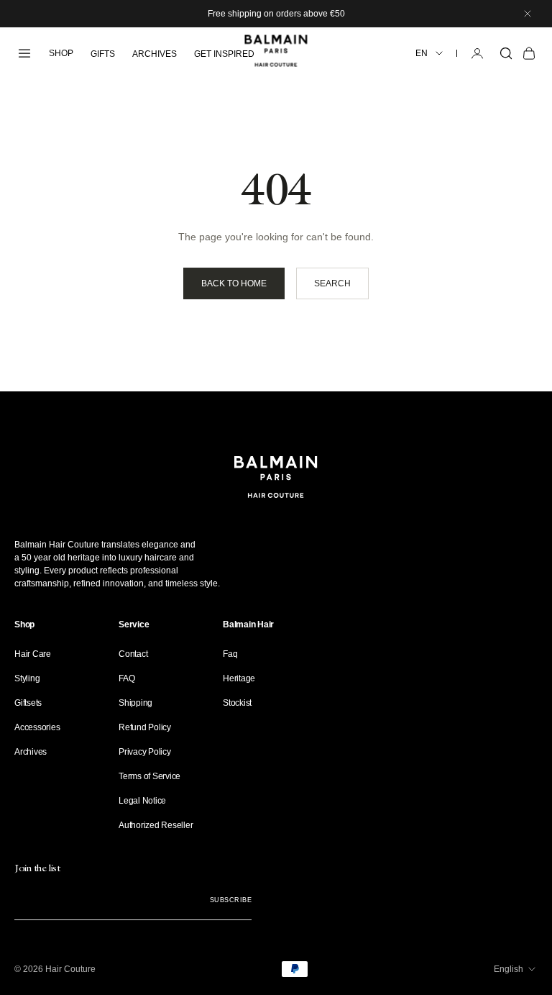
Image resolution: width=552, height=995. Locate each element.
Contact (133, 654)
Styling (27, 678)
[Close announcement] (527, 13)
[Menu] (24, 53)
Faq (230, 654)
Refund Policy (145, 727)
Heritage (239, 678)
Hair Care (32, 654)
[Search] (506, 53)
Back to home (234, 283)
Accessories (37, 727)
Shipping (135, 703)
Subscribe (231, 900)
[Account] (477, 53)
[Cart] (529, 53)
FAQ (126, 678)
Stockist (237, 703)
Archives (30, 752)
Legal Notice (142, 801)
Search (332, 283)
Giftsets (28, 703)
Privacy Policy (145, 752)
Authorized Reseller (156, 825)
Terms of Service (149, 776)
